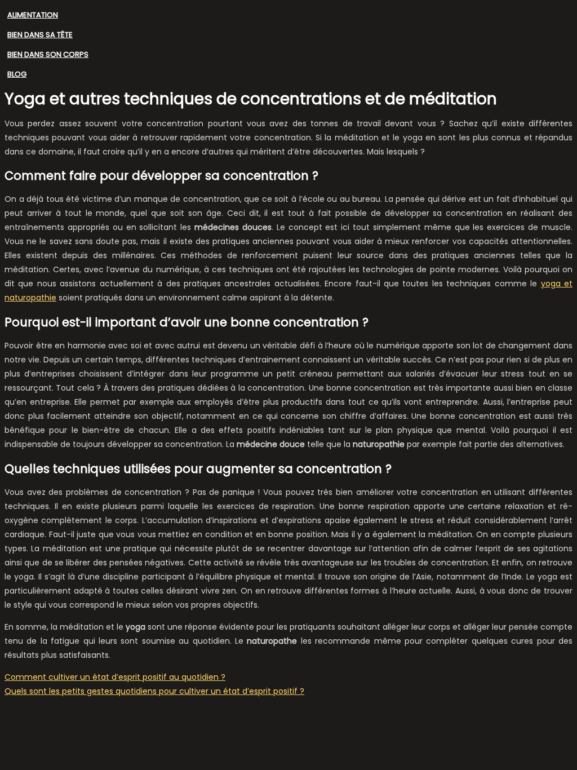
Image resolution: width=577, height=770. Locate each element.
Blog (16, 74)
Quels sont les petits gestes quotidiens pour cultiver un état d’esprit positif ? (154, 691)
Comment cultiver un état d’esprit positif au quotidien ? (115, 677)
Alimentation (32, 15)
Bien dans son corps (47, 54)
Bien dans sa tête (40, 34)
